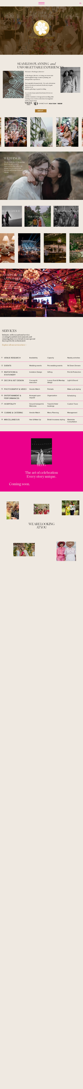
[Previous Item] (5, 216)
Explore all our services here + (14, 345)
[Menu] (41, 3)
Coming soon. (19, 484)
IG (80, 3)
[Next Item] (75, 216)
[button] (79, 197)
